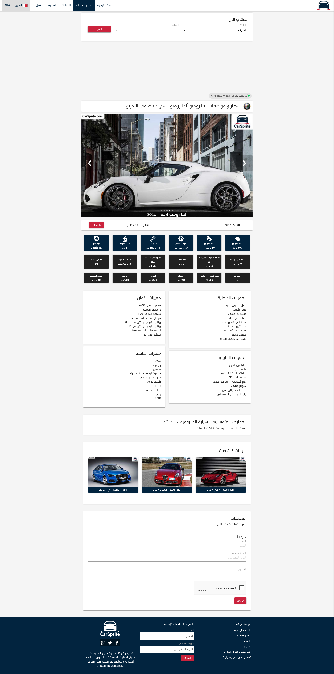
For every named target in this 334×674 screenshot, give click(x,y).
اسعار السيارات (84, 5)
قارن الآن (96, 224)
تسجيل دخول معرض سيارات (237, 657)
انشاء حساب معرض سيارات (237, 652)
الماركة (243, 25)
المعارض (52, 5)
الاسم (243, 541)
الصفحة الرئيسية (106, 5)
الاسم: (191, 630)
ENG (7, 5)
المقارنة (66, 5)
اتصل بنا (37, 5)
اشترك (187, 657)
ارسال (240, 600)
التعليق (242, 569)
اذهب (99, 29)
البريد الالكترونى (239, 553)
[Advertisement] (167, 68)
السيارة (175, 25)
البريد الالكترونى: (186, 643)
